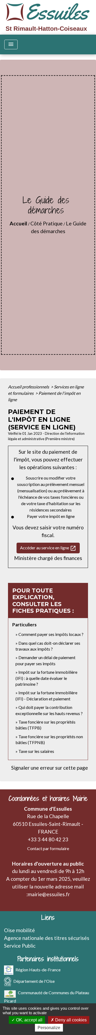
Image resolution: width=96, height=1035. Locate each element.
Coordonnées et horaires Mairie (48, 798)
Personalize (49, 1027)
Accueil (18, 223)
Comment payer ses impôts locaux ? (50, 634)
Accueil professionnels (29, 386)
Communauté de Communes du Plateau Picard (46, 996)
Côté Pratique (46, 223)
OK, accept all (28, 1020)
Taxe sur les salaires (36, 751)
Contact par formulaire (48, 848)
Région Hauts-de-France (38, 969)
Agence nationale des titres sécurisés (46, 938)
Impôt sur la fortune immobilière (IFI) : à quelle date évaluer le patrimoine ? (46, 678)
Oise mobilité (19, 930)
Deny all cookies (70, 1020)
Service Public (19, 946)
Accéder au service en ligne (48, 548)
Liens (48, 918)
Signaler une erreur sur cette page (49, 768)
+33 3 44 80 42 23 (48, 839)
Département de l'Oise (34, 980)
